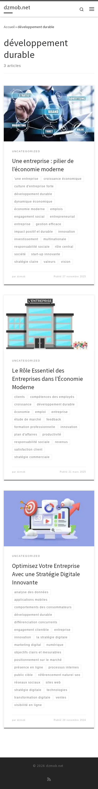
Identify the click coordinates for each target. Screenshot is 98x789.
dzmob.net (54, 766)
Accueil (9, 27)
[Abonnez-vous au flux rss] (49, 779)
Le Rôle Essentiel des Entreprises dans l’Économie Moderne (47, 379)
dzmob (21, 276)
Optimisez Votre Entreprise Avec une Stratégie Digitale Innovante (46, 574)
